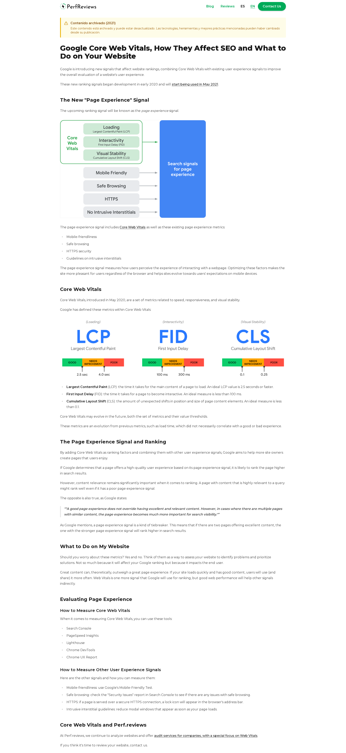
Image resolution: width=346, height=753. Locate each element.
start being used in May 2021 (195, 84)
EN (252, 6)
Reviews (228, 6)
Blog (210, 6)
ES (243, 6)
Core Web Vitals (133, 227)
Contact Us (272, 6)
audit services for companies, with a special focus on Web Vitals (205, 736)
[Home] (78, 6)
